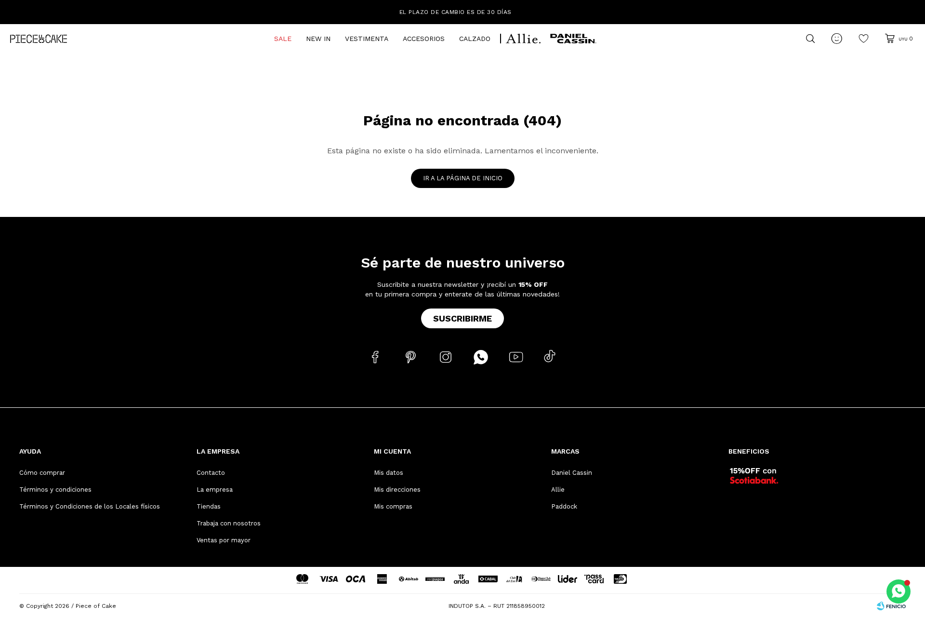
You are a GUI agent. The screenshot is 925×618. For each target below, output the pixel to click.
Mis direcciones (397, 489)
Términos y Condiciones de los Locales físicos (89, 506)
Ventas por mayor (224, 540)
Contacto (211, 472)
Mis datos (388, 472)
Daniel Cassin (571, 472)
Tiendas (209, 506)
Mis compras (393, 506)
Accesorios (424, 38)
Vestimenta (366, 38)
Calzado (474, 38)
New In (318, 38)
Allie (558, 489)
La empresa (215, 489)
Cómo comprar (42, 472)
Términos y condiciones (55, 489)
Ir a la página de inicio (462, 178)
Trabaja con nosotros (229, 523)
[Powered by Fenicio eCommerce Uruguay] (891, 606)
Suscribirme (462, 318)
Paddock (564, 506)
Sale (282, 38)
